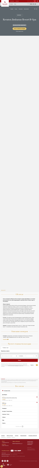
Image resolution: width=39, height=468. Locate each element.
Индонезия (21, 8)
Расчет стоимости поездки (19, 28)
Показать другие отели (19, 31)
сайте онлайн (22, 456)
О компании (12, 1)
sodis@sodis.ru (29, 444)
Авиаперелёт (23, 435)
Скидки (16, 435)
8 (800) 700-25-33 (5, 445)
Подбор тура (3, 437)
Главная (11, 8)
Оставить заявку (30, 442)
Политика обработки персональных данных (31, 449)
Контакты (13, 437)
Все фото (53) (3, 290)
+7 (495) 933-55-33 (5, 442)
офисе (14, 456)
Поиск (19, 360)
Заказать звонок (30, 441)
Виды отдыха (10, 435)
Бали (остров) (26, 8)
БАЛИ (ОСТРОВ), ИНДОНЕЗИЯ (19, 25)
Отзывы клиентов (33, 435)
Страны (16, 8)
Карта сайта (29, 447)
